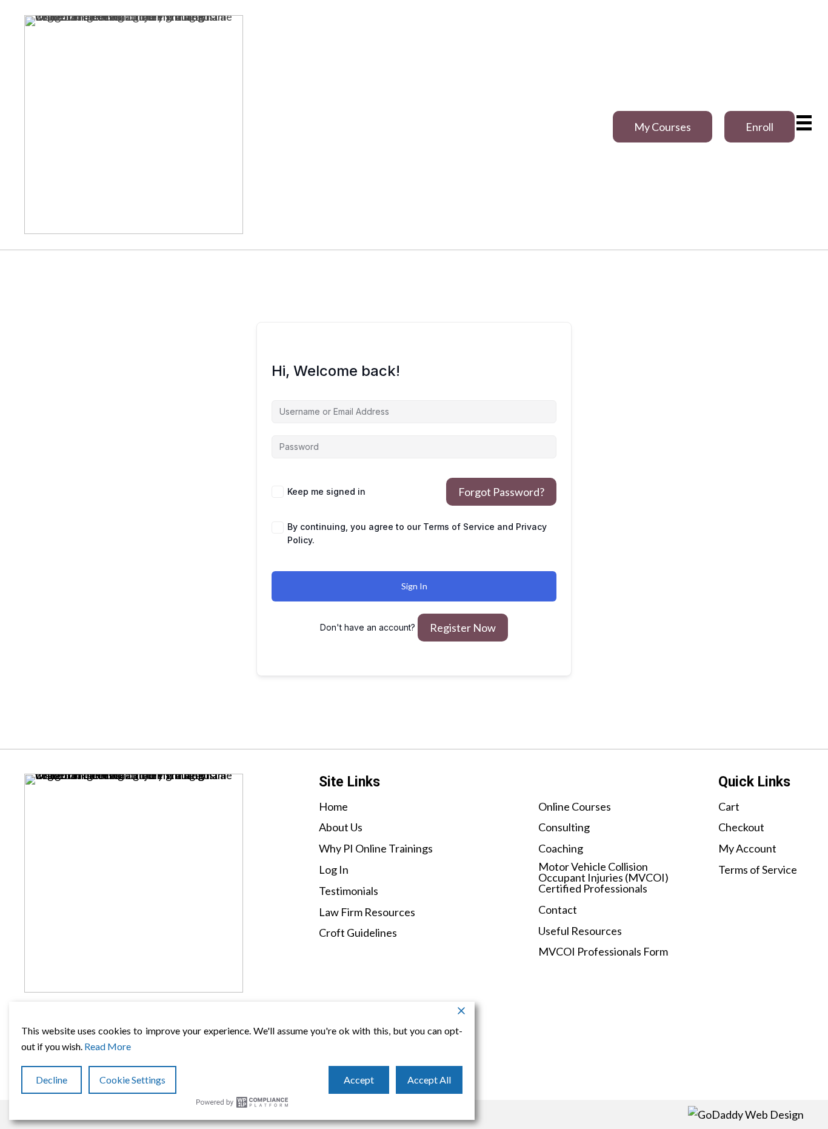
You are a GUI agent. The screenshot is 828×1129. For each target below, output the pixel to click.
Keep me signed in (326, 491)
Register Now (463, 627)
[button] (662, 127)
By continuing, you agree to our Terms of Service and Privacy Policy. (417, 533)
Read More (107, 1046)
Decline (51, 1079)
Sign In (414, 586)
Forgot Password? (501, 491)
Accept (359, 1079)
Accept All (429, 1079)
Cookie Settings (132, 1079)
